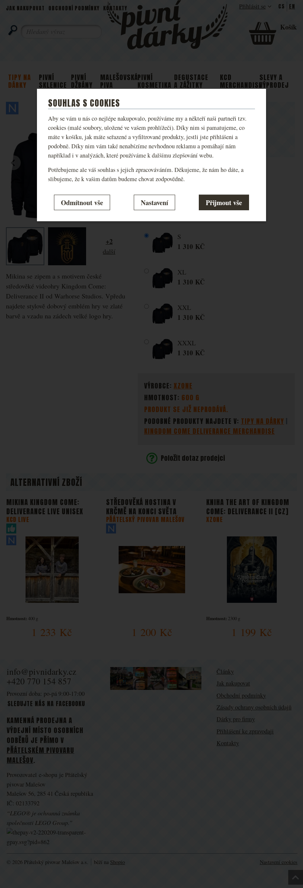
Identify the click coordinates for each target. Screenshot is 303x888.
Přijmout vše (224, 202)
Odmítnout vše (82, 202)
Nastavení (154, 202)
